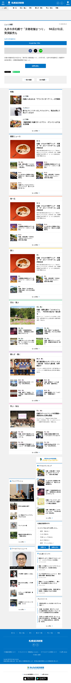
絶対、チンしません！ (47, 543)
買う (30, 8)
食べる (15, 8)
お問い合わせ (64, 652)
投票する (43, 547)
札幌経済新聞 (16, 3)
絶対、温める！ (45, 531)
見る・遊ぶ (23, 8)
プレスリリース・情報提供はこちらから (29, 652)
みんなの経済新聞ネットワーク (35, 668)
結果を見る (55, 547)
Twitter (61, 3)
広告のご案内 (37, 654)
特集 (57, 8)
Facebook (57, 3)
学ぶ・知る (49, 8)
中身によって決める (46, 537)
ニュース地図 (8, 24)
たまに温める (44, 534)
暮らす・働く (39, 8)
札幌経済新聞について (10, 652)
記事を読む (35, 66)
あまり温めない (45, 540)
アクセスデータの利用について (49, 652)
